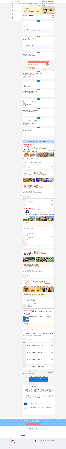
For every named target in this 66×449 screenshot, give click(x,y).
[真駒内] (40, 196)
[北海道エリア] (40, 339)
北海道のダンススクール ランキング (28, 3)
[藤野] (40, 204)
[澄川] (40, 236)
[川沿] (40, 244)
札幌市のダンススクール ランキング (39, 3)
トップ (13, 3)
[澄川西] (40, 200)
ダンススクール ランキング (18, 3)
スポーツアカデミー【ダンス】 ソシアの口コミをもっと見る (45, 49)
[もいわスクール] (40, 166)
